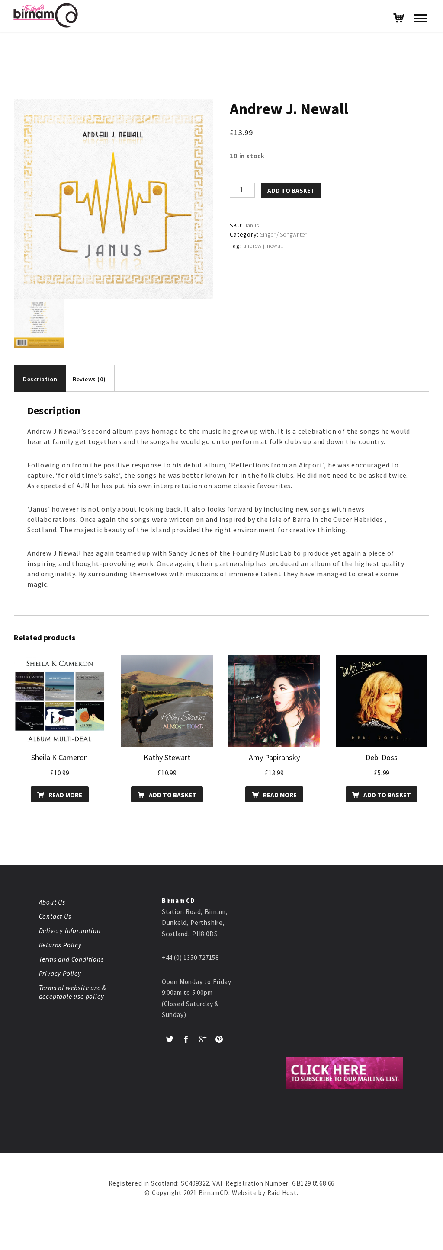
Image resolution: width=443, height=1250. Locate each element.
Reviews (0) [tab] (89, 379)
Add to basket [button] (172, 795)
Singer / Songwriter (283, 234)
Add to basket (291, 190)
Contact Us (55, 916)
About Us (52, 902)
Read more (65, 795)
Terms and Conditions (71, 959)
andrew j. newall (263, 245)
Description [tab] (40, 379)
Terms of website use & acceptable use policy (73, 992)
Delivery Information (70, 931)
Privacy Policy (60, 973)
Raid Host (282, 1193)
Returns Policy (60, 945)
